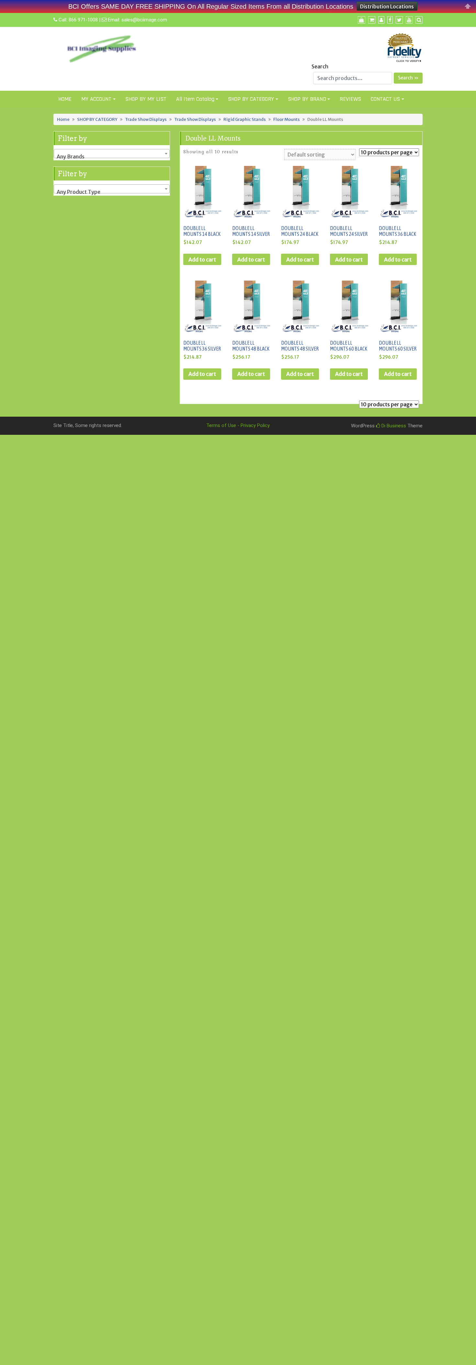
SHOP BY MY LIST (145, 99)
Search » (408, 78)
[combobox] (112, 153)
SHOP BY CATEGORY (251, 99)
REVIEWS (350, 99)
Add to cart (202, 259)
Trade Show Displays (146, 119)
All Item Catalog (195, 99)
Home (63, 119)
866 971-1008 (83, 20)
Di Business (393, 426)
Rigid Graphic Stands (244, 119)
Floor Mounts (286, 119)
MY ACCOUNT (96, 99)
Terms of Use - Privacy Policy (238, 425)
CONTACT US (385, 99)
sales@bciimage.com (144, 20)
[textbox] (111, 156)
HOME (65, 99)
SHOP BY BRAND (307, 99)
